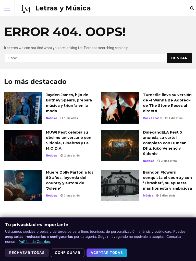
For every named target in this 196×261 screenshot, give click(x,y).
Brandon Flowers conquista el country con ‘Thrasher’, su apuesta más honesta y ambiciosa (120, 185)
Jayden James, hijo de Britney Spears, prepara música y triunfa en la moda (23, 108)
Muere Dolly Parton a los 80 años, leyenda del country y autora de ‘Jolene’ (23, 185)
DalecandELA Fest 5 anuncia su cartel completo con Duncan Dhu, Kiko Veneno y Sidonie (120, 145)
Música (148, 195)
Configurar (67, 253)
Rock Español (152, 118)
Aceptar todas (107, 253)
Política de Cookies (34, 242)
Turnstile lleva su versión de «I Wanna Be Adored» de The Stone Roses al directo (120, 108)
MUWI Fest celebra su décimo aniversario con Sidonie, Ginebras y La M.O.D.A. (23, 145)
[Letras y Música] (55, 8)
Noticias (51, 118)
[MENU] (7, 8)
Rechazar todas (27, 253)
